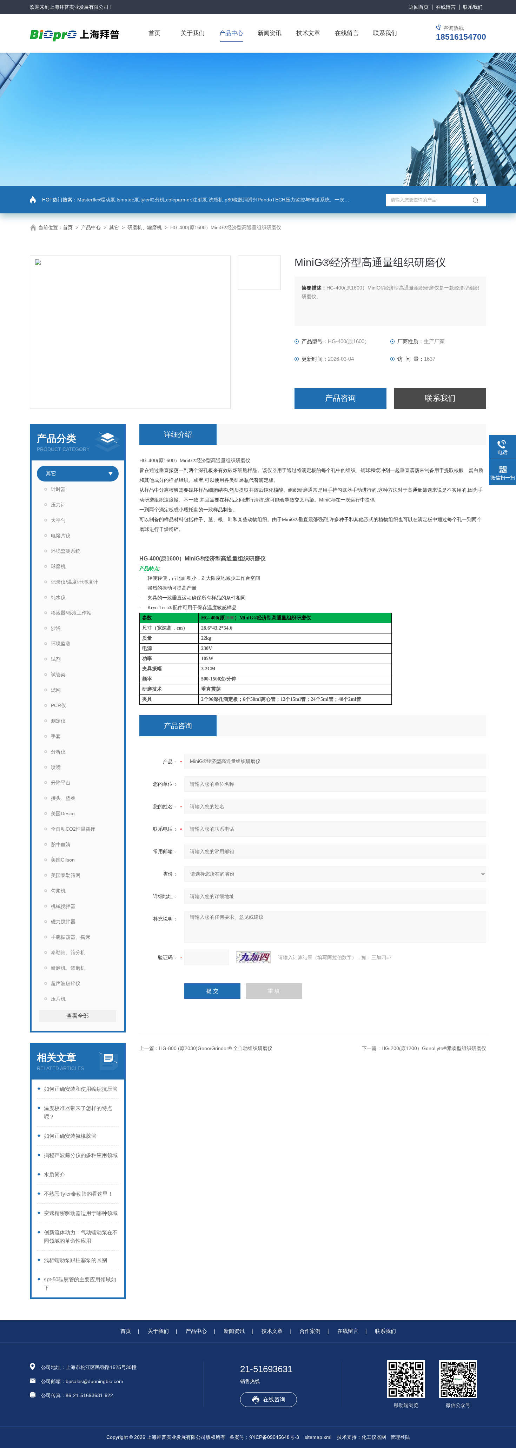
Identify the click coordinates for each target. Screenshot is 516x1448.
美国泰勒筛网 (65, 875)
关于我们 (193, 33)
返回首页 (419, 7)
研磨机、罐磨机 (144, 227)
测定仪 (58, 721)
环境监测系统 (65, 551)
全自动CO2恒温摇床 (73, 829)
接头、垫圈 (63, 798)
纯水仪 (58, 597)
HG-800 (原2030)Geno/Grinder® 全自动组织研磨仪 (215, 1048)
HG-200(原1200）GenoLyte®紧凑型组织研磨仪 (434, 1048)
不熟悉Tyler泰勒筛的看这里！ (78, 1194)
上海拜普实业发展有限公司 (78, 7)
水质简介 (54, 1174)
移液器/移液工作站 (71, 613)
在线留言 (446, 7)
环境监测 (61, 643)
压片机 (58, 999)
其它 (114, 227)
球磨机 (58, 566)
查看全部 (77, 1016)
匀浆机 (58, 891)
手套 (56, 736)
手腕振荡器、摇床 (70, 937)
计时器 (58, 489)
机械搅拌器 (63, 906)
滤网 (56, 690)
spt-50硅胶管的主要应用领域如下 (80, 1283)
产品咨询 (340, 398)
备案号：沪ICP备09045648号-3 (264, 1437)
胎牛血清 (61, 844)
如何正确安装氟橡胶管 (70, 1136)
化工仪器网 (374, 1437)
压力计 (58, 504)
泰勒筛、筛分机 (68, 952)
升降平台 (61, 782)
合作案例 (309, 1331)
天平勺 (58, 520)
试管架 (58, 674)
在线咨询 (274, 1399)
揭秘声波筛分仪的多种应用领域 (81, 1155)
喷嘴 (56, 767)
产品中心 (231, 33)
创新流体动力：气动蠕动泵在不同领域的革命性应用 (81, 1236)
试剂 (56, 659)
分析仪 (58, 752)
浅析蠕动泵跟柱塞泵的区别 (75, 1260)
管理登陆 (400, 1437)
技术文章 (308, 33)
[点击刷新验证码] (253, 957)
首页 (154, 33)
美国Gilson (63, 860)
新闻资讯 (270, 33)
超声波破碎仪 (65, 983)
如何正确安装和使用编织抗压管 (81, 1089)
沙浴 (56, 628)
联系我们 (473, 7)
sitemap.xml (318, 1437)
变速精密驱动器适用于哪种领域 (81, 1213)
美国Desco (63, 813)
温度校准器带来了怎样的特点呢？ (78, 1112)
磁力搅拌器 (63, 921)
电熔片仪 (61, 535)
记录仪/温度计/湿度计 (74, 582)
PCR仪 (58, 705)
